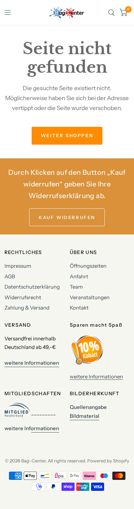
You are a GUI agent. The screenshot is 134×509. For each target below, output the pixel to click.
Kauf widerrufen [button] (67, 217)
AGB (9, 276)
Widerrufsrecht (22, 297)
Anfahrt (79, 276)
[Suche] (111, 12)
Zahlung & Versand (26, 307)
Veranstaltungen (90, 297)
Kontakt (79, 307)
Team (76, 286)
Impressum (17, 266)
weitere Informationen (96, 376)
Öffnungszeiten (88, 266)
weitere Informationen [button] (31, 363)
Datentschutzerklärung (32, 286)
